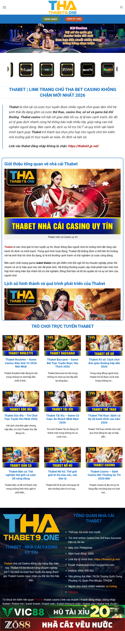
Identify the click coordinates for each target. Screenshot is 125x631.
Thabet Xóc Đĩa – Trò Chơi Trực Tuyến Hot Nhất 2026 (20, 417)
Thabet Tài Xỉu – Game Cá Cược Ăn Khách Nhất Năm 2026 (62, 419)
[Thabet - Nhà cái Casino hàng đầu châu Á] (62, 7)
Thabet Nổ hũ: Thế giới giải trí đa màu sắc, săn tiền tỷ (62, 475)
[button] (4, 7)
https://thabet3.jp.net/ (83, 146)
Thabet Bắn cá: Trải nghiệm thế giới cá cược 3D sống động (21, 475)
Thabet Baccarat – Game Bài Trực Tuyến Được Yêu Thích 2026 (62, 363)
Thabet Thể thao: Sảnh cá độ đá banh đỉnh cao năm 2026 (104, 419)
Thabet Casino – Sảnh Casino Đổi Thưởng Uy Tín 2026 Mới (104, 475)
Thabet (8, 563)
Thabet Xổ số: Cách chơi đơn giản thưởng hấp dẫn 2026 (104, 363)
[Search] (121, 7)
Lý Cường (111, 586)
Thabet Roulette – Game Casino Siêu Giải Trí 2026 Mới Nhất (21, 363)
